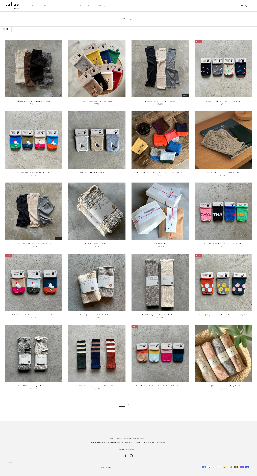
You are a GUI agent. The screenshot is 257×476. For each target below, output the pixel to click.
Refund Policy (161, 442)
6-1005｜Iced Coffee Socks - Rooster (33, 172)
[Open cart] (251, 6)
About (73, 6)
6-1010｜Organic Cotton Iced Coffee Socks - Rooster (34, 315)
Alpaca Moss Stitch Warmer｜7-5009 (33, 101)
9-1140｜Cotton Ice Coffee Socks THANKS (223, 243)
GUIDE (119, 438)
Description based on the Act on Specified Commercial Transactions (111, 442)
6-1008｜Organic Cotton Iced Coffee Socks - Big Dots (223, 315)
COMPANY (137, 442)
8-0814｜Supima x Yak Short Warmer (97, 315)
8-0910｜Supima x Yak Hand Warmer (223, 172)
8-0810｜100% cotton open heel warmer (34, 386)
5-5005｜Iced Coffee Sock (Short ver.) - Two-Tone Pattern (160, 172)
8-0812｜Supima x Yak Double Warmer (160, 315)
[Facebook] (125, 455)
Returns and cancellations (127, 449)
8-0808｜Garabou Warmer (97, 243)
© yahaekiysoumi (105, 467)
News (82, 6)
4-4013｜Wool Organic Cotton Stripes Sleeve (96, 386)
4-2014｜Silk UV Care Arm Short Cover (34, 243)
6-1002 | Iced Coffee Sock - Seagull (96, 172)
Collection (36, 6)
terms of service (149, 442)
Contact (91, 6)
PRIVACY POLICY (139, 438)
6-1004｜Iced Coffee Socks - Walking (223, 101)
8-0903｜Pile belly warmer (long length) (223, 386)
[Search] (246, 6)
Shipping (101, 6)
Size (46, 6)
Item (54, 6)
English (232, 6)
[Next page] (135, 404)
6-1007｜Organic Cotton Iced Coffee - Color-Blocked (160, 386)
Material (63, 6)
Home (25, 6)
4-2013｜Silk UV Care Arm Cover (160, 101)
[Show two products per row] (4, 29)
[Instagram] (131, 455)
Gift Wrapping (160, 243)
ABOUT (111, 438)
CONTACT (127, 438)
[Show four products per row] (7, 29)
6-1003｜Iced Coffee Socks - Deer (97, 101)
